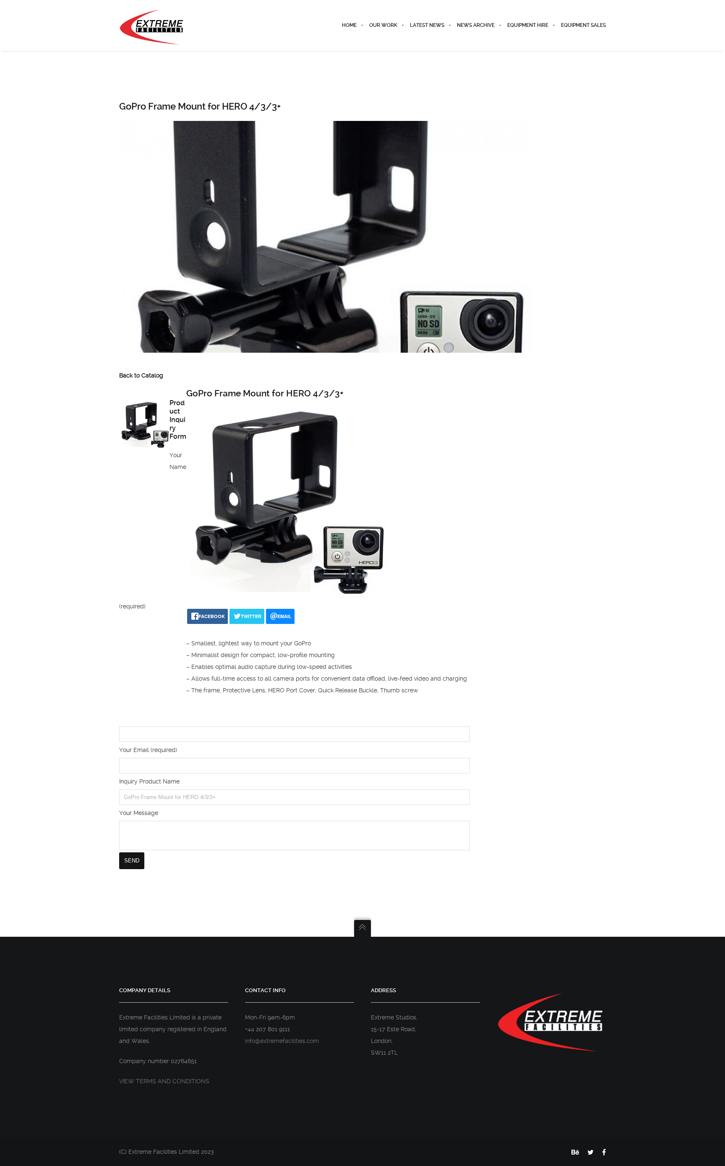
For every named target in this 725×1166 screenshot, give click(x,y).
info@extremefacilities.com (282, 1041)
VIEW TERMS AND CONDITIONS (164, 1081)
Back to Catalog (141, 375)
